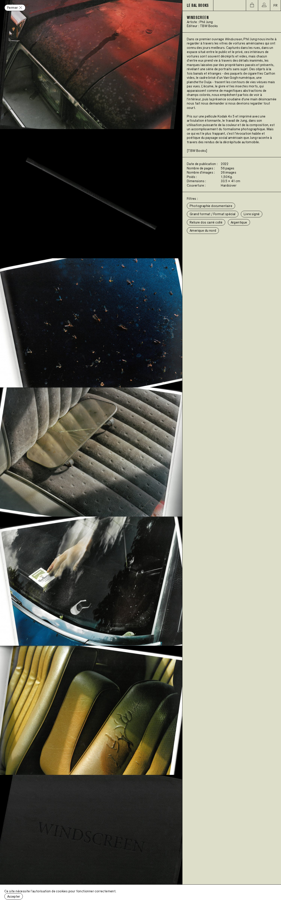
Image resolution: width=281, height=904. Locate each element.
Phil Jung (206, 22)
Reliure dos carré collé (206, 222)
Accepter (13, 896)
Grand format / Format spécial (213, 214)
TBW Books (209, 26)
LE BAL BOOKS (198, 5)
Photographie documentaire (211, 206)
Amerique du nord (203, 230)
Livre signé (251, 214)
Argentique (239, 222)
